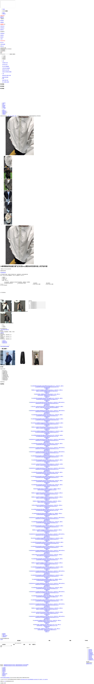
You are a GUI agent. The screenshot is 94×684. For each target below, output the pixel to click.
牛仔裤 (9, 75)
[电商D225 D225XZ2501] (47, 488)
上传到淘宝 (90, 649)
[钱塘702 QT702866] (47, 464)
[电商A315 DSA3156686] (47, 394)
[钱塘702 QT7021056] (47, 455)
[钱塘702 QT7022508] (47, 443)
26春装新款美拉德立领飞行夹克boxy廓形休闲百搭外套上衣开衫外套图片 (16, 664)
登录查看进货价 (3, 272)
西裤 (3, 75)
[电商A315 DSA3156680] (47, 628)
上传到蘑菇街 (90, 653)
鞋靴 (3, 78)
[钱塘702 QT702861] (47, 406)
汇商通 (5, 681)
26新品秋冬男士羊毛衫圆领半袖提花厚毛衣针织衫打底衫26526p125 (47, 572)
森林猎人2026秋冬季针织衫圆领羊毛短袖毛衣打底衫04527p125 (47, 563)
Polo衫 (7, 62)
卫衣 (6, 64)
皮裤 (5, 75)
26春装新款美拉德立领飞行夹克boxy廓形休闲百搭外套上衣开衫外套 (15, 665)
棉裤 (3, 77)
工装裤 (7, 75)
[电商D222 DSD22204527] (47, 562)
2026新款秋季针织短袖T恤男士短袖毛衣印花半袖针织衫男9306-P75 (47, 547)
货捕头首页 (2, 15)
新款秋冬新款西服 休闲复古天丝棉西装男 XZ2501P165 (47, 489)
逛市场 (3, 106)
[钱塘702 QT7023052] (47, 472)
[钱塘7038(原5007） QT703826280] (47, 402)
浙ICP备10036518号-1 (24, 679)
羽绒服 (10, 71)
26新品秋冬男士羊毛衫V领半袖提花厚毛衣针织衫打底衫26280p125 (47, 403)
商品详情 (3, 633)
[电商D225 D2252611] (47, 513)
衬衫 (3, 64)
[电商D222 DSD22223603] (47, 505)
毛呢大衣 (3, 71)
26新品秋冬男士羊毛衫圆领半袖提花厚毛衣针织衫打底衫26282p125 (47, 440)
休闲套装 (7, 71)
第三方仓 (2, 42)
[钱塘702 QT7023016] (47, 414)
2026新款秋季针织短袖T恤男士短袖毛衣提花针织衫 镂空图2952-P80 (47, 543)
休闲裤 (7, 77)
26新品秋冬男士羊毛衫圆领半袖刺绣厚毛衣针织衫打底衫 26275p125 (47, 584)
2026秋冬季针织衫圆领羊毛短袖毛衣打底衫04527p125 (47, 621)
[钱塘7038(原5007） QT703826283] (47, 517)
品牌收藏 (2, 22)
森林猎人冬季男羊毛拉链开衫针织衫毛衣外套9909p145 (47, 502)
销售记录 (3, 634)
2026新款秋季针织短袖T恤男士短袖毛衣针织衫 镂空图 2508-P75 (47, 444)
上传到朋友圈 (90, 658)
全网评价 (4, 636)
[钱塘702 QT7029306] (47, 546)
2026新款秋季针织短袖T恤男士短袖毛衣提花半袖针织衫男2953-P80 (47, 419)
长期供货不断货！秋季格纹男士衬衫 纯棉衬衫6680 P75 (47, 629)
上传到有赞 (90, 657)
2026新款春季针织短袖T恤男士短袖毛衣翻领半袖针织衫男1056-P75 (47, 456)
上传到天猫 (90, 650)
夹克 (5, 64)
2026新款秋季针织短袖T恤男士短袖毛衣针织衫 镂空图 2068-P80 (47, 481)
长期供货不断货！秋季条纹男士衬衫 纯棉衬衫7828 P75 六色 (47, 625)
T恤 (3, 62)
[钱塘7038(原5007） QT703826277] (47, 447)
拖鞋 (5, 80)
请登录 (3, 12)
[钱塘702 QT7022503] (47, 521)
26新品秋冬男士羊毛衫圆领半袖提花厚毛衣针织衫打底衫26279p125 (47, 592)
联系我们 (3, 668)
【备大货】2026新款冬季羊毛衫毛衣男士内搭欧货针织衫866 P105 (47, 465)
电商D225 (47, 491)
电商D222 (47, 393)
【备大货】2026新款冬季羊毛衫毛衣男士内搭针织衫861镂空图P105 (47, 407)
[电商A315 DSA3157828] (47, 624)
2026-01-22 (14, 275)
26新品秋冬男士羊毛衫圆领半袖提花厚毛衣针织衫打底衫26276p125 (47, 452)
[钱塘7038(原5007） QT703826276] (47, 451)
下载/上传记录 (4, 635)
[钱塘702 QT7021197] (47, 385)
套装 (4, 62)
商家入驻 (3, 675)
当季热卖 (3, 114)
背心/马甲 (4, 66)
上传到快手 (90, 656)
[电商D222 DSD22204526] (47, 608)
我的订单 (2, 17)
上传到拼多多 (90, 652)
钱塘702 (47, 401)
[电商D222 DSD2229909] (47, 501)
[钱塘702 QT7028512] (47, 435)
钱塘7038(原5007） (47, 405)
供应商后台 (2, 27)
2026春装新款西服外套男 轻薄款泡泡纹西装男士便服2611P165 (47, 514)
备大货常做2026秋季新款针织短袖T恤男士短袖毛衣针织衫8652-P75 (47, 432)
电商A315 (47, 397)
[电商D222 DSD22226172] (47, 492)
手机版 (3, 9)
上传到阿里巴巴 (91, 654)
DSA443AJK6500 (6, 275)
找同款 (5, 270)
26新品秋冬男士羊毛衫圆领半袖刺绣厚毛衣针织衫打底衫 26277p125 (47, 448)
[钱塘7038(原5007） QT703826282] (47, 439)
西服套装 (7, 66)
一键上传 (2, 329)
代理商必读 (2, 33)
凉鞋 (7, 80)
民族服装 (8, 68)
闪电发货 (3, 107)
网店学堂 (3, 674)
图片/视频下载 (6, 329)
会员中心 (2, 16)
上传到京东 (90, 651)
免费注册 (3, 13)
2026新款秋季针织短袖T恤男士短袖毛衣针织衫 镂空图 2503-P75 (47, 522)
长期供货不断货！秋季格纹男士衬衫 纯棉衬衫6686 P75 (47, 395)
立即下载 (2, 332)
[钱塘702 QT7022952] (47, 542)
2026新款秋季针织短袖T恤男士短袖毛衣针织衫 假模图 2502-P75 (47, 399)
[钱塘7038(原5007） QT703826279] (47, 591)
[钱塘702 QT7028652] (47, 431)
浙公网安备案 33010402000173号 (33, 679)
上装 (3, 60)
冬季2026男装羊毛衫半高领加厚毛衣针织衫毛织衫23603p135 (47, 506)
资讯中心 (3, 671)
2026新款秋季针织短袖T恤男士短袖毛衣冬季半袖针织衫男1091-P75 (47, 526)
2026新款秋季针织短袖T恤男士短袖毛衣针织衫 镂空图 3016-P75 (47, 415)
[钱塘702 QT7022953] (47, 418)
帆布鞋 (3, 80)
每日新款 (3, 105)
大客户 (1, 38)
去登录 (1, 639)
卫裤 (5, 77)
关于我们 (3, 667)
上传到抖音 (90, 655)
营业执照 (3, 669)
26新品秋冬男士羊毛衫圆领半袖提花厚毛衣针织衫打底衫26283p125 (47, 518)
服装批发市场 (4, 673)
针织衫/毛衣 (4, 68)
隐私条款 (3, 670)
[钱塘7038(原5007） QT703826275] (47, 583)
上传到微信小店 (91, 659)
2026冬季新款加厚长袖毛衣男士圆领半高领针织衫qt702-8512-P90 (47, 436)
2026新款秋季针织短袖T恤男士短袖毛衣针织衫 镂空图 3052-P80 (47, 473)
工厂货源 (3, 108)
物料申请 (2, 29)
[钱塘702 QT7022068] (47, 480)
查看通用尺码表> (89, 663)
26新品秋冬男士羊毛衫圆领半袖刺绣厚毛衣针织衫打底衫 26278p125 (47, 411)
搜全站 (11, 54)
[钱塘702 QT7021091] (47, 525)
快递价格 (2, 35)
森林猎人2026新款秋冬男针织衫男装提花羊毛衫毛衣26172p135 (47, 428)
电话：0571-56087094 (44, 679)
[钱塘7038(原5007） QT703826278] (47, 410)
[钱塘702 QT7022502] (47, 398)
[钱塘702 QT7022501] (47, 587)
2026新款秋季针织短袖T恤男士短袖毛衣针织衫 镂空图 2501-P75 (47, 588)
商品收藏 (2, 20)
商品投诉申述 (2, 40)
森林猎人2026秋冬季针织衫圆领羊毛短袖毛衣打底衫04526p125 (47, 609)
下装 (3, 73)
